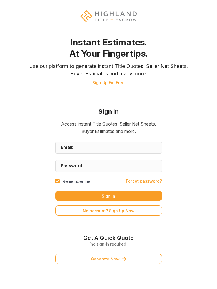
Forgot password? (144, 181)
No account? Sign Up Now (108, 210)
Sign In (108, 196)
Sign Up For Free (108, 82)
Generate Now (105, 259)
